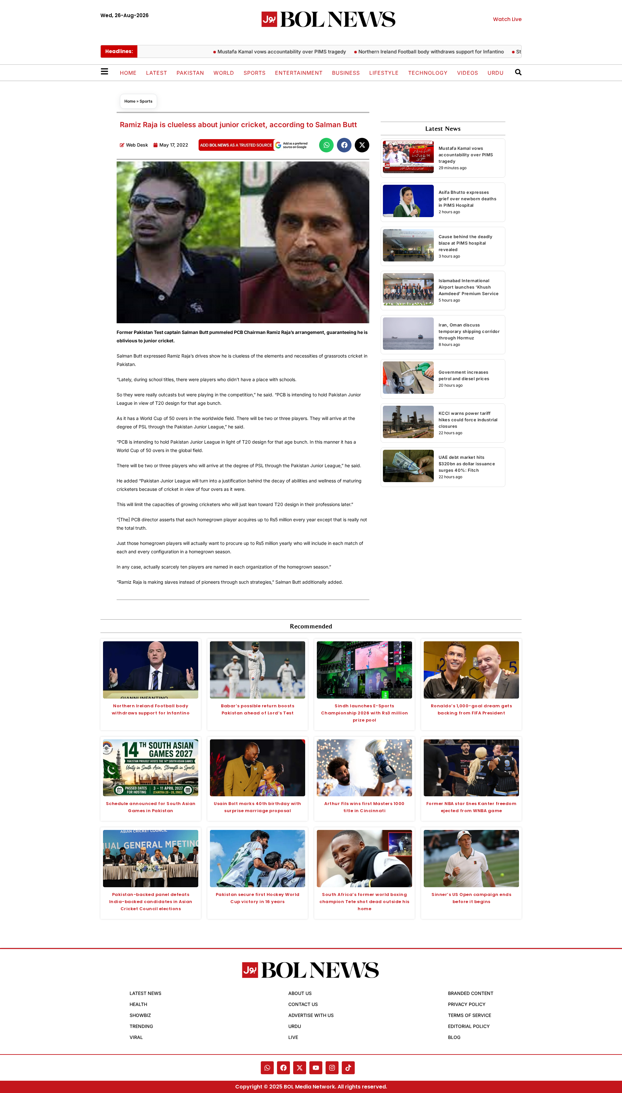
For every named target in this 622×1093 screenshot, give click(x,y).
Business (346, 73)
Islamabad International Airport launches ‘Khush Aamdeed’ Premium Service (469, 287)
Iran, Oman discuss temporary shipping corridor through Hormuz (469, 331)
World (223, 73)
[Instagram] (332, 1067)
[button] (326, 145)
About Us (300, 993)
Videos (467, 73)
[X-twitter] (299, 1067)
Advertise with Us (311, 1015)
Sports (255, 73)
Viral (136, 1037)
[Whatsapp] (267, 1067)
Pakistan (190, 73)
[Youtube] (315, 1067)
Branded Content (470, 993)
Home (128, 73)
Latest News (145, 993)
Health (138, 1004)
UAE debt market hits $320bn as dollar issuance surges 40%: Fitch (467, 464)
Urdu (496, 73)
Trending (141, 1026)
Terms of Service (469, 1015)
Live (293, 1037)
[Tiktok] (348, 1067)
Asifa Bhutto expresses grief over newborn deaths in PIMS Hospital (468, 199)
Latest (156, 73)
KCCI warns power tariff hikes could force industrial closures (468, 420)
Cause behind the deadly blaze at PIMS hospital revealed (466, 243)
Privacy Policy (467, 1004)
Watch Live (507, 19)
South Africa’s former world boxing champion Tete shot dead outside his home (364, 901)
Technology (428, 73)
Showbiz (140, 1015)
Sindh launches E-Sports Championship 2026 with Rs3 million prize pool (364, 713)
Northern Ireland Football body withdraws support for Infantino (404, 52)
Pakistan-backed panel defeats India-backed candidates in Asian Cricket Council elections (150, 901)
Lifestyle (384, 73)
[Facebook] (283, 1067)
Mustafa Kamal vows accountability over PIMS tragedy (254, 52)
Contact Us (303, 1004)
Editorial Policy (469, 1026)
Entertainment (299, 73)
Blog (454, 1037)
